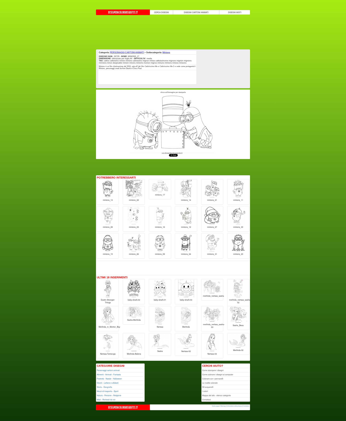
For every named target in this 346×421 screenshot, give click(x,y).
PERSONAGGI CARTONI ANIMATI (127, 52)
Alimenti (100, 374)
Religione (117, 395)
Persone (108, 395)
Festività (100, 378)
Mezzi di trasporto (104, 391)
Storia (99, 387)
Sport (116, 391)
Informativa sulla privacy (234, 406)
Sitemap (223, 406)
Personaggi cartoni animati (108, 370)
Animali (108, 374)
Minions (166, 52)
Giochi (99, 382)
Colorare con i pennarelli (212, 378)
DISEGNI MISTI (234, 12)
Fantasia (117, 374)
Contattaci (206, 399)
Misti (99, 399)
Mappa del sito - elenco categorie (216, 395)
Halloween (117, 378)
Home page (215, 406)
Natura (100, 395)
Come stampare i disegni (213, 370)
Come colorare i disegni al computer (217, 374)
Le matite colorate (210, 382)
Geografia (108, 387)
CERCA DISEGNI (161, 12)
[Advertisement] (173, 32)
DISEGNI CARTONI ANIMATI (196, 12)
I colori (205, 391)
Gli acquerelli (207, 387)
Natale (108, 378)
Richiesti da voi (108, 399)
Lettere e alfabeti (111, 382)
